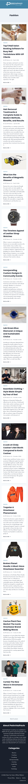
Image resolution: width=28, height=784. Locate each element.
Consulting (14, 757)
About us (18, 778)
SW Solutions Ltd (8, 60)
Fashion (5, 106)
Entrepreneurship (14, 759)
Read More (7, 82)
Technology (14, 768)
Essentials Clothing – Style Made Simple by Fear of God (13, 392)
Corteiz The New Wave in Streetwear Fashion (13, 685)
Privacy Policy (11, 778)
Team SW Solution (8, 123)
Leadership (14, 764)
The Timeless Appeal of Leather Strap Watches (13, 233)
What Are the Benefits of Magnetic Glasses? (13, 177)
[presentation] (14, 32)
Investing (14, 762)
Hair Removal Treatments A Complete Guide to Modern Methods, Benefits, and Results (13, 115)
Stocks (14, 766)
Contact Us (23, 780)
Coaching (14, 755)
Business (14, 752)
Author (24, 778)
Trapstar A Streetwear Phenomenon (10, 510)
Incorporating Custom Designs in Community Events (12, 273)
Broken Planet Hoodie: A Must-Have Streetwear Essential (13, 566)
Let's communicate (21, 742)
